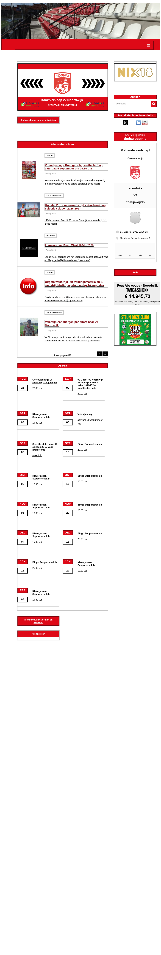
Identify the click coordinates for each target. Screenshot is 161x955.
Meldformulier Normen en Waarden (38, 621)
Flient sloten (38, 633)
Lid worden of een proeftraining (38, 120)
